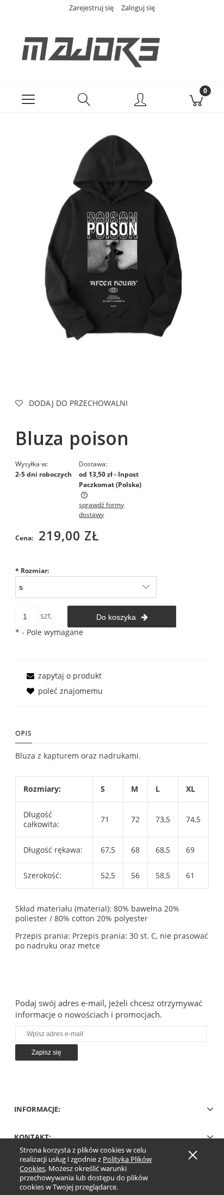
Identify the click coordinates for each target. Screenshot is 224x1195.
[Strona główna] (112, 46)
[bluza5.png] (112, 238)
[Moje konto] (140, 100)
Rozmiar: (32, 570)
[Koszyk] (196, 99)
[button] (28, 99)
